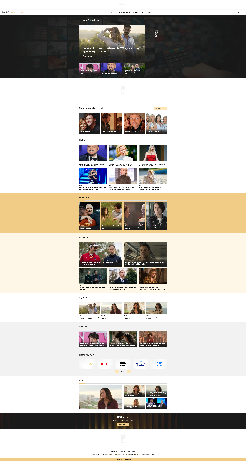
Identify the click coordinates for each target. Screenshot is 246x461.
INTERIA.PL (137, 454)
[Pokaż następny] (129, 371)
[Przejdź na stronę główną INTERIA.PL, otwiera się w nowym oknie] (5, 12)
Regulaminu (109, 454)
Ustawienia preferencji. (125, 454)
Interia (80, 15)
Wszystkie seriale (159, 108)
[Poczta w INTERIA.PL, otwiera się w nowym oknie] (241, 12)
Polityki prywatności (117, 454)
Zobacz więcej (121, 424)
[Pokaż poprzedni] (117, 371)
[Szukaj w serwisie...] (238, 12)
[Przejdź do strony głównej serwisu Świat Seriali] (17, 12)
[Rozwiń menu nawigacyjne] (243, 12)
